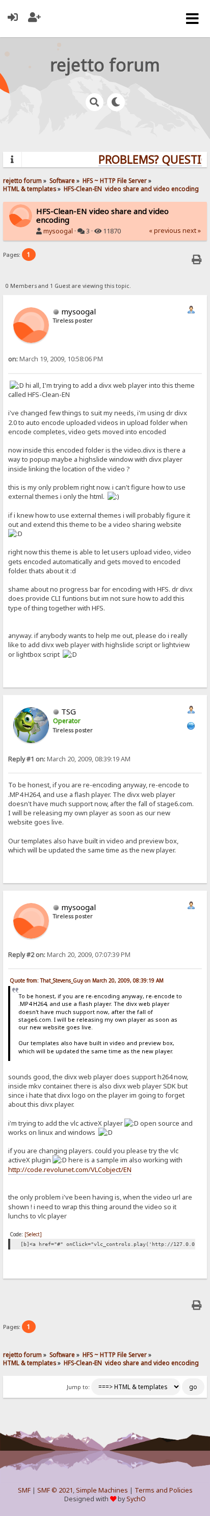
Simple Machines (102, 1490)
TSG (68, 711)
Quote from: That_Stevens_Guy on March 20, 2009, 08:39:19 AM (87, 980)
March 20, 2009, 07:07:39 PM (69, 954)
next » (191, 230)
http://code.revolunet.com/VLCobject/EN (70, 1169)
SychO (136, 1499)
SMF (24, 1490)
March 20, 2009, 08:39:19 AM (69, 759)
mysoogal (58, 231)
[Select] (33, 1234)
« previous (165, 230)
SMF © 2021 (55, 1490)
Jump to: (78, 1387)
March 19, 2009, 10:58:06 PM (55, 359)
